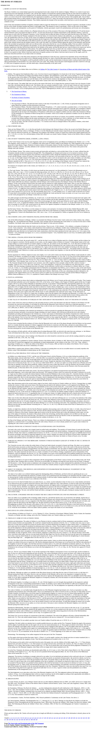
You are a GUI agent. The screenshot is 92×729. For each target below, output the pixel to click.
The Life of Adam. (17, 100)
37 (5, 719)
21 (52, 718)
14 (35, 718)
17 (42, 718)
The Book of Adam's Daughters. (21, 97)
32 (79, 718)
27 (66, 718)
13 (33, 718)
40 (12, 719)
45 (24, 719)
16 (40, 718)
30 (74, 718)
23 (57, 718)
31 (76, 718)
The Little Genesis (52, 69)
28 (69, 718)
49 (34, 719)
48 (31, 719)
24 (59, 718)
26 (64, 718)
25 (62, 718)
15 (37, 718)
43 (19, 719)
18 (45, 718)
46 (27, 719)
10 (25, 718)
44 (22, 719)
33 (81, 718)
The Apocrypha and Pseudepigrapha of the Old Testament (26, 723)
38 (7, 719)
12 (30, 718)
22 (54, 718)
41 (14, 719)
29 (71, 718)
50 (36, 719)
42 (17, 719)
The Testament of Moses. (19, 94)
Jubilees (42, 69)
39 (10, 719)
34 (83, 718)
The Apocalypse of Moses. (19, 91)
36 (88, 718)
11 (28, 718)
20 (49, 718)
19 (47, 718)
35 (86, 718)
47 (29, 719)
